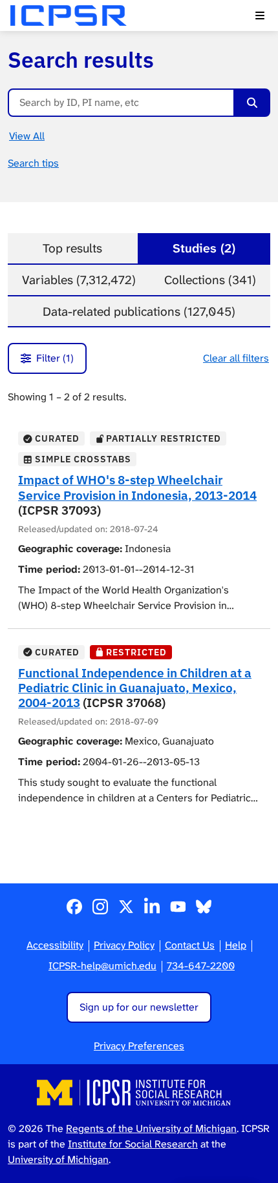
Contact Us (190, 945)
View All (27, 136)
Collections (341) (210, 280)
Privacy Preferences (139, 1046)
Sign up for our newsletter (139, 1007)
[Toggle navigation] (260, 15)
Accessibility (55, 945)
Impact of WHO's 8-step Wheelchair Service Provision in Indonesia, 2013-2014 (137, 486)
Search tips (33, 163)
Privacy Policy (124, 945)
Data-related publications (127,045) (139, 311)
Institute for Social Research (133, 1144)
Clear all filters (236, 358)
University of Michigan (58, 1159)
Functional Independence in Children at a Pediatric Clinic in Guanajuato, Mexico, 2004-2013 (134, 687)
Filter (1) (55, 358)
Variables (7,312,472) (79, 280)
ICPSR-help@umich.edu (102, 965)
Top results (72, 248)
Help (235, 945)
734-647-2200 (201, 965)
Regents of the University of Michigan (151, 1128)
